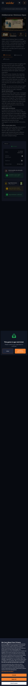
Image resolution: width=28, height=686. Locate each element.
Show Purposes (14, 683)
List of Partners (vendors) (7, 671)
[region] (14, 662)
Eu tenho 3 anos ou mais (20, 351)
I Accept (14, 675)
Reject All (14, 679)
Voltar (7, 351)
